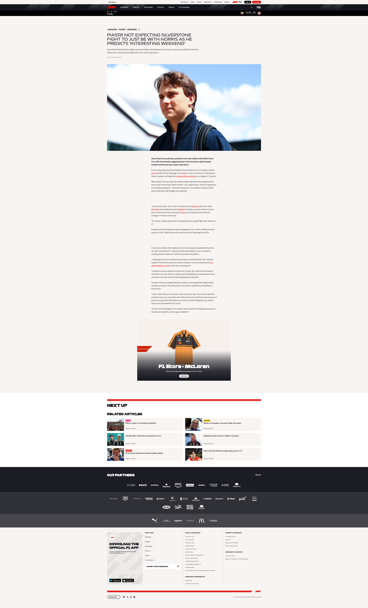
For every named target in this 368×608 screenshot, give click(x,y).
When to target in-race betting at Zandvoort (141, 423)
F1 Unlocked (184, 7)
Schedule (124, 7)
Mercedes (155, 209)
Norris (153, 173)
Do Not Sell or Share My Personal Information (200, 570)
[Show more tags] (139, 29)
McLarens (195, 206)
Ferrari (182, 212)
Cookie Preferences (191, 583)
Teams (171, 7)
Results (136, 7)
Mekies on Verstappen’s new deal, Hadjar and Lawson (222, 423)
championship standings (186, 176)
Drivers (160, 7)
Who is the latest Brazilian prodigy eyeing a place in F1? (223, 451)
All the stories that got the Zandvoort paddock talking (144, 453)
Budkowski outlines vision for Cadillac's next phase (221, 436)
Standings (148, 7)
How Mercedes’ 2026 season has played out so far (143, 436)
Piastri (183, 173)
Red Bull (181, 209)
